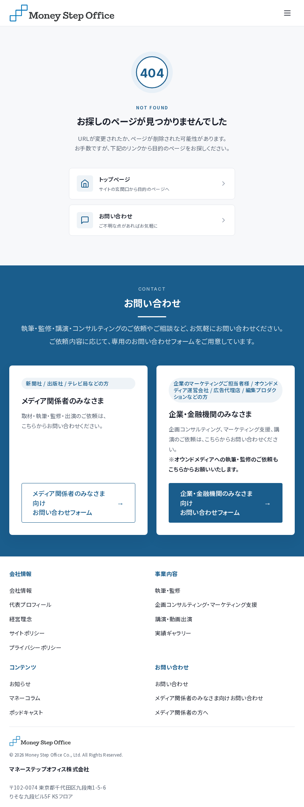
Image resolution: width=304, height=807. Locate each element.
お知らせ (19, 684)
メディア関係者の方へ (181, 712)
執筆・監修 (168, 590)
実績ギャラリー (173, 633)
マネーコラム (25, 698)
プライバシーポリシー (35, 647)
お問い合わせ (171, 684)
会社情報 (20, 590)
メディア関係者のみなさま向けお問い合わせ (209, 698)
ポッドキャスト (26, 712)
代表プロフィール (30, 604)
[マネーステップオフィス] (62, 13)
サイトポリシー (27, 633)
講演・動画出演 (173, 619)
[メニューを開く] (287, 13)
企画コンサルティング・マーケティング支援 (206, 604)
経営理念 (20, 619)
